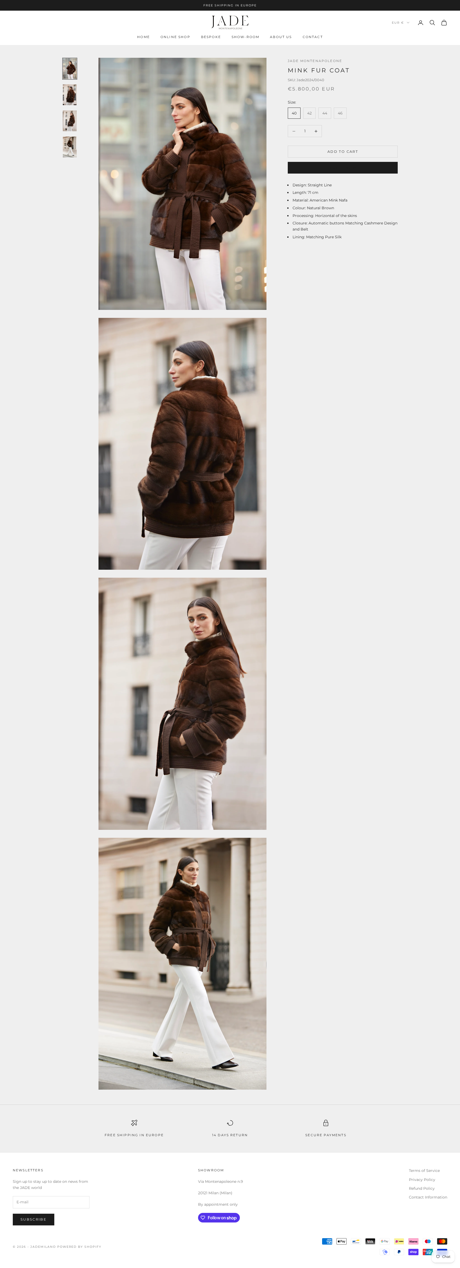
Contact (313, 37)
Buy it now (342, 167)
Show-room (245, 37)
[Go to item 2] (69, 95)
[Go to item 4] (69, 147)
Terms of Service (424, 1170)
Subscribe (33, 1219)
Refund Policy (422, 1188)
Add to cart (342, 151)
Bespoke (211, 37)
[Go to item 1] (69, 69)
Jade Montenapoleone (315, 61)
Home (143, 37)
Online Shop (175, 37)
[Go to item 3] (69, 121)
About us (281, 37)
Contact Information (428, 1197)
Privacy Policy (422, 1179)
